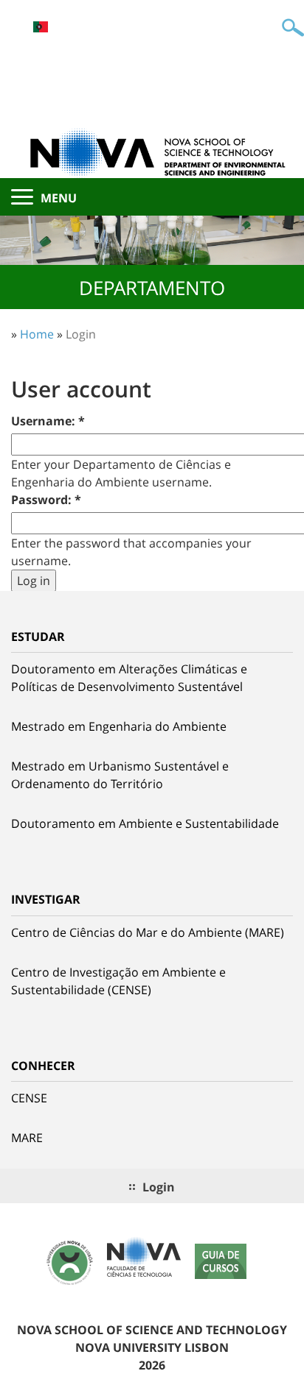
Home (37, 334)
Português (40, 26)
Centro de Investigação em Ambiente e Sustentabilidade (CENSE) (118, 981)
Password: (46, 500)
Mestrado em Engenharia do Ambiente (119, 726)
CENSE (29, 1098)
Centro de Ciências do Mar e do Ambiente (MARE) (147, 932)
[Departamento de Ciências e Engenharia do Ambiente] (152, 152)
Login (81, 334)
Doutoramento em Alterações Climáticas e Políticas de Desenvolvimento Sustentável (129, 678)
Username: (48, 421)
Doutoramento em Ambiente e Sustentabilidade (145, 823)
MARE (27, 1138)
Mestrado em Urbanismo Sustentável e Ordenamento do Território (120, 775)
